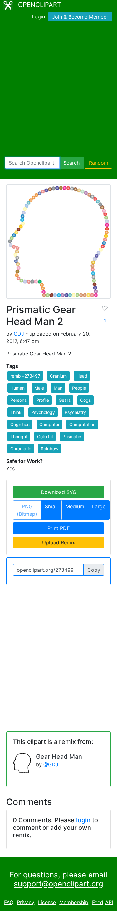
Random (98, 163)
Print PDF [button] (58, 528)
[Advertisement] (58, 90)
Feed (97, 902)
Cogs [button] (85, 400)
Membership (73, 902)
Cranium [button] (58, 375)
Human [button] (17, 388)
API (109, 902)
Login (38, 16)
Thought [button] (18, 436)
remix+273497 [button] (25, 375)
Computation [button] (82, 424)
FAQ (8, 902)
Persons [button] (18, 400)
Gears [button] (65, 400)
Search (71, 163)
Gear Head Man (59, 756)
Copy (93, 570)
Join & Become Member (80, 17)
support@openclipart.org (58, 883)
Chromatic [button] (20, 448)
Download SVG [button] (58, 492)
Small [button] (51, 506)
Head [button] (81, 375)
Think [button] (16, 412)
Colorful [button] (45, 436)
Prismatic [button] (71, 436)
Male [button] (39, 388)
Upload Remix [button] (58, 542)
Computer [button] (49, 424)
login (83, 820)
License (47, 902)
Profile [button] (42, 400)
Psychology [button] (43, 412)
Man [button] (58, 388)
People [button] (79, 388)
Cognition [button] (20, 424)
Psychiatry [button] (75, 412)
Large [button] (98, 506)
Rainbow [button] (49, 448)
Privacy (25, 902)
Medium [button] (75, 506)
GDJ (19, 334)
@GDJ (50, 764)
